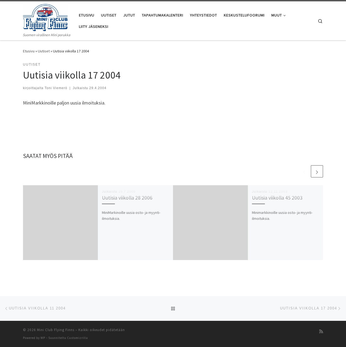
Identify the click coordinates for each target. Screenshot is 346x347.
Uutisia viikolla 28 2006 (127, 197)
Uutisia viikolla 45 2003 (277, 197)
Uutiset (44, 51)
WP (43, 338)
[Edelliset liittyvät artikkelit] (304, 171)
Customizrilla (77, 338)
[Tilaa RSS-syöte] (321, 331)
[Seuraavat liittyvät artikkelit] (317, 171)
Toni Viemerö (56, 88)
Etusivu (29, 51)
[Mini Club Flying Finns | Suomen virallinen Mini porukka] (45, 17)
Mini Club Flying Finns (55, 330)
